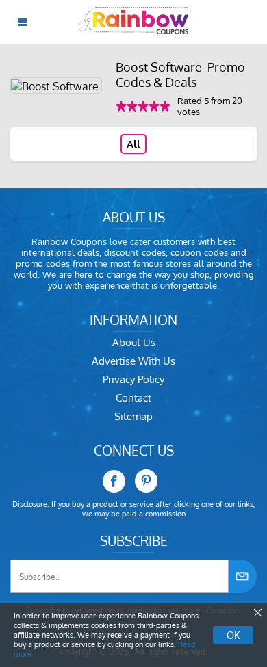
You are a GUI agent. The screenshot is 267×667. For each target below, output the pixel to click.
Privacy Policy (133, 379)
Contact (133, 397)
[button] (257, 613)
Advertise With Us (133, 360)
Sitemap (133, 416)
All (133, 144)
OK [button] (233, 635)
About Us (133, 342)
